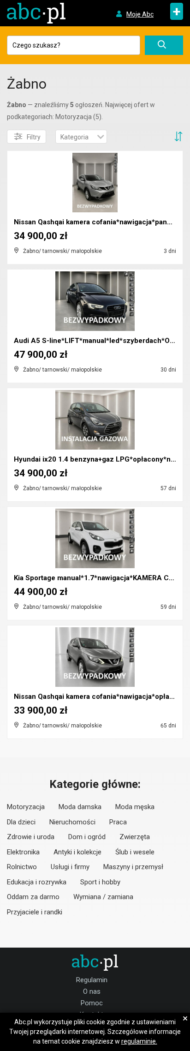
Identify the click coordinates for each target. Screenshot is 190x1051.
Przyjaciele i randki (34, 912)
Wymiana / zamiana (103, 897)
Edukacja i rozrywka (36, 882)
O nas (92, 991)
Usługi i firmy (70, 867)
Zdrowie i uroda (30, 837)
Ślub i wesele (134, 852)
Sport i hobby (100, 882)
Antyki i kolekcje (77, 852)
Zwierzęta (134, 837)
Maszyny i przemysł (133, 867)
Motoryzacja (26, 807)
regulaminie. (139, 1041)
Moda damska (80, 807)
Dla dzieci (21, 822)
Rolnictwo (22, 867)
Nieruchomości (72, 822)
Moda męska (134, 807)
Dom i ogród (87, 837)
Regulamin (91, 980)
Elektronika (23, 852)
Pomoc (92, 1003)
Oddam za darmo (33, 897)
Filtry (34, 137)
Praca (118, 822)
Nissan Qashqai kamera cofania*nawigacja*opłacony (99, 696)
